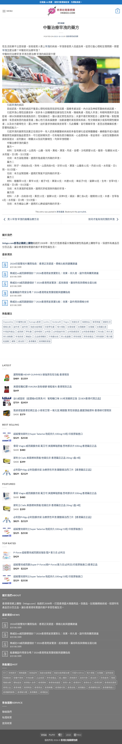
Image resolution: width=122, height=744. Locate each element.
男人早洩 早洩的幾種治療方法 (23, 219)
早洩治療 (30, 677)
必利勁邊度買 (73, 331)
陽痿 (113, 677)
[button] (7, 11)
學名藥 (29, 331)
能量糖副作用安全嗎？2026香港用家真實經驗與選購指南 (40, 292)
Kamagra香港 (35, 322)
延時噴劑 (38, 331)
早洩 (47, 46)
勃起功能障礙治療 (61, 673)
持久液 (109, 331)
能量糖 (6, 341)
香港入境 (67, 682)
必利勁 (48, 331)
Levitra (46, 322)
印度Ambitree (78, 673)
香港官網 (98, 682)
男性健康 (61, 23)
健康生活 (107, 322)
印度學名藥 (49, 327)
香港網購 (49, 687)
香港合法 (88, 682)
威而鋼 (20, 331)
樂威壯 (29, 336)
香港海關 (17, 687)
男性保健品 (88, 336)
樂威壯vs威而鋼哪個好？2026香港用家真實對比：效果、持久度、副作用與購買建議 (54, 273)
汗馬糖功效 (53, 336)
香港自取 (71, 687)
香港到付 (77, 682)
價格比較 (7, 327)
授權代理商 (18, 677)
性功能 (101, 331)
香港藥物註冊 (94, 687)
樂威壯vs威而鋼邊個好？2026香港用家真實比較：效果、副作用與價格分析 (49, 301)
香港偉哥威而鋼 (72, 36)
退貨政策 (7, 723)
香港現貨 (28, 687)
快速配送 (7, 677)
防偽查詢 (104, 677)
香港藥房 (82, 687)
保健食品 (86, 322)
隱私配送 (17, 682)
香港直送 (38, 687)
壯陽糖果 (82, 327)
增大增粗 (61, 327)
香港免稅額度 (54, 682)
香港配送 (44, 692)
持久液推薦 (8, 336)
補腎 (13, 341)
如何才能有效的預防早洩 (101, 219)
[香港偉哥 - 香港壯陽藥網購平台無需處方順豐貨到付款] (61, 11)
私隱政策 (7, 717)
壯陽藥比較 (102, 327)
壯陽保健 (71, 327)
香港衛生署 (22, 692)
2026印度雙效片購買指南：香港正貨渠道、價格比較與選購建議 (43, 263)
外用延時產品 (9, 331)
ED (4, 673)
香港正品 (7, 687)
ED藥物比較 (21, 322)
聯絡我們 (7, 711)
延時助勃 (109, 673)
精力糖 (109, 336)
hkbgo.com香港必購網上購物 (17, 243)
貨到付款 (84, 677)
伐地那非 (12, 673)
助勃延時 (33, 673)
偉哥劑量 (96, 322)
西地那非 (73, 677)
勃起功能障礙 (36, 327)
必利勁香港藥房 (88, 331)
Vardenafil (56, 322)
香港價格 (42, 682)
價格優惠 (23, 673)
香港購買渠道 (45, 341)
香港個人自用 (30, 682)
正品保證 (40, 677)
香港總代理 (60, 687)
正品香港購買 (40, 336)
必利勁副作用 (59, 331)
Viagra (66, 322)
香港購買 (32, 341)
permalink (82, 212)
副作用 (16, 327)
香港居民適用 (110, 682)
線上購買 (63, 677)
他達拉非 (75, 322)
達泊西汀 (22, 341)
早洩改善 (19, 336)
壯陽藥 (91, 327)
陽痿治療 (7, 682)
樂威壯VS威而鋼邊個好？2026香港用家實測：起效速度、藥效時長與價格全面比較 (53, 282)
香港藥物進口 (108, 687)
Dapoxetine (8, 322)
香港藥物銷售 (9, 692)
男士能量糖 (66, 336)
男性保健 (77, 336)
